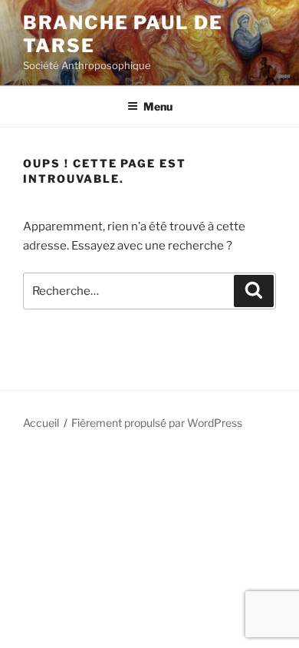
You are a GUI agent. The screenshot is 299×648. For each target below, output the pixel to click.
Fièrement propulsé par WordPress (156, 422)
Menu (157, 106)
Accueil (41, 422)
